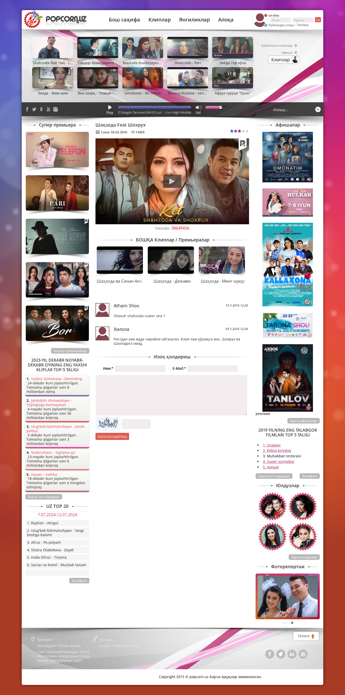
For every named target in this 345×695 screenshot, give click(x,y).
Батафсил (309, 476)
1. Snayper (272, 445)
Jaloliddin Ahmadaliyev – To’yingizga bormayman (49, 403)
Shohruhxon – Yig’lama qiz (53, 453)
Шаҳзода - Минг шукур (223, 281)
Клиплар (160, 20)
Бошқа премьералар (70, 351)
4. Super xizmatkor (278, 461)
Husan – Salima (44, 475)
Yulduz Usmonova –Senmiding (56, 379)
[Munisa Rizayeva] (303, 537)
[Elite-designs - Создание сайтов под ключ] (47, 673)
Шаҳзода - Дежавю (172, 281)
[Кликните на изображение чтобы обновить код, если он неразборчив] (108, 418)
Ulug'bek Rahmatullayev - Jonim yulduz (56, 429)
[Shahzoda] (303, 506)
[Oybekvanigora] (272, 506)
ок (318, 20)
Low (167, 112)
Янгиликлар (194, 20)
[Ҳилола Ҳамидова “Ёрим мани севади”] (288, 596)
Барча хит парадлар (274, 476)
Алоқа (226, 20)
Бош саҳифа (124, 20)
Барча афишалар (303, 420)
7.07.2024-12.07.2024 (57, 514)
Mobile (186, 112)
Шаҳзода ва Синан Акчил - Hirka (128, 281)
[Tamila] (272, 537)
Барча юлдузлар (304, 557)
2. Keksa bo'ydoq (277, 450)
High (175, 112)
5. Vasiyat (271, 467)
